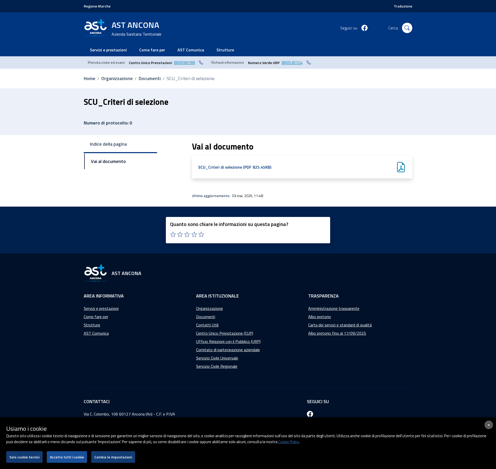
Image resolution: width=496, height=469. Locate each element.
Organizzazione (117, 78)
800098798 (184, 62)
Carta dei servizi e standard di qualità (340, 325)
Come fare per (96, 317)
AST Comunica (96, 333)
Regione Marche (97, 6)
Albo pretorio (319, 317)
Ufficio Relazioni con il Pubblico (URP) (228, 341)
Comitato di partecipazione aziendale (228, 350)
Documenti (150, 78)
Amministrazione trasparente (333, 308)
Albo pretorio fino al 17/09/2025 (337, 333)
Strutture (92, 325)
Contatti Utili (207, 325)
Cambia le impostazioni (113, 457)
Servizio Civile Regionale (216, 366)
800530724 (292, 62)
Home (89, 78)
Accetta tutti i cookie (67, 457)
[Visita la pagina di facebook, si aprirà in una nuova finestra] (364, 28)
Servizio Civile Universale (217, 358)
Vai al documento (108, 161)
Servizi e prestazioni (101, 308)
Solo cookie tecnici (24, 457)
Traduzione (403, 6)
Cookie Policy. (289, 442)
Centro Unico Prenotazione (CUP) (224, 333)
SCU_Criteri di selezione (190, 78)
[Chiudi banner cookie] (489, 425)
